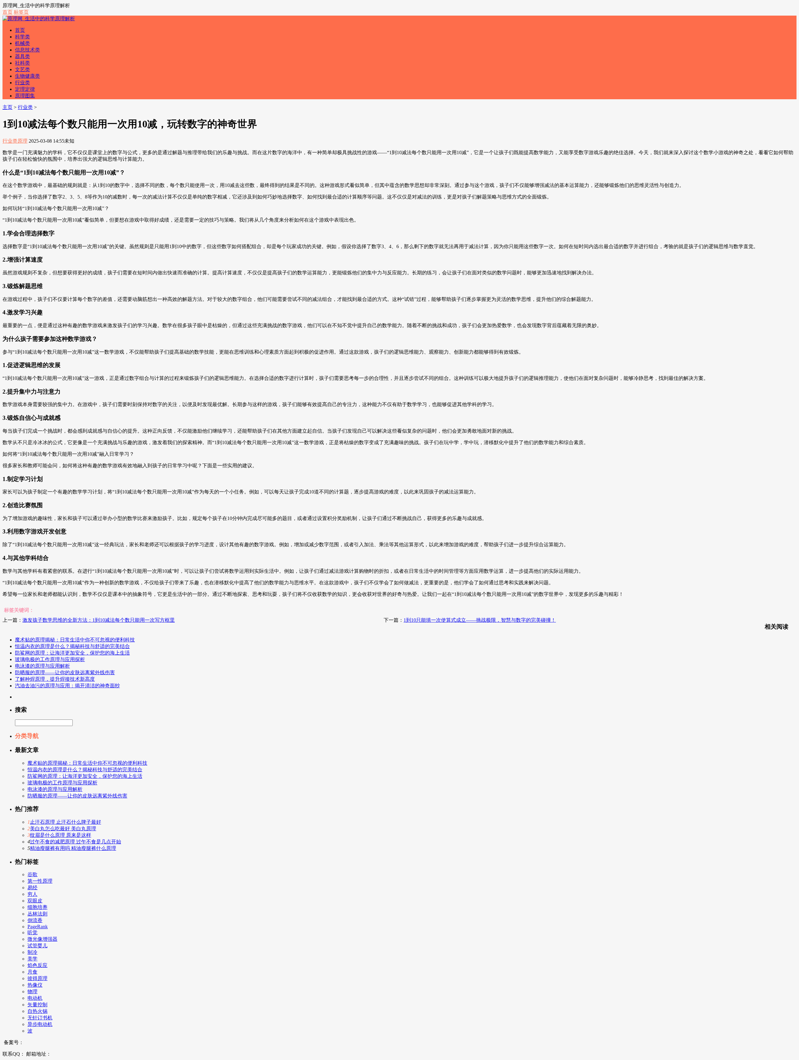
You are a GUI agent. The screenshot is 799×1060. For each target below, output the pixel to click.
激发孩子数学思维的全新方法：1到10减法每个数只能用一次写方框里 (98, 620)
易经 (32, 887)
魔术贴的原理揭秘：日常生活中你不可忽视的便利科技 (75, 639)
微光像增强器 (42, 939)
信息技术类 (27, 49)
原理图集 (25, 95)
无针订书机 (39, 1017)
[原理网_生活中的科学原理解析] (38, 18)
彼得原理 (37, 978)
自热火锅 (37, 1011)
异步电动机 (39, 1024)
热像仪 (34, 985)
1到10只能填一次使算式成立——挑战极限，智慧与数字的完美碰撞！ (480, 620)
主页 (7, 107)
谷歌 (32, 874)
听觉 (32, 932)
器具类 (22, 56)
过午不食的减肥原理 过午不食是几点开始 (75, 841)
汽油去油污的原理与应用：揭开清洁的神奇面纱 (67, 685)
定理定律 (25, 89)
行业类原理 (14, 141)
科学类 (22, 36)
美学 (32, 958)
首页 (7, 12)
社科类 (22, 63)
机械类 (22, 43)
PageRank (37, 926)
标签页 (21, 12)
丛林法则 (37, 913)
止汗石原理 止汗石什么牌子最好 (65, 822)
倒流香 (34, 920)
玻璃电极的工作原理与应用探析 (50, 659)
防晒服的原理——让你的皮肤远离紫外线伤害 (65, 672)
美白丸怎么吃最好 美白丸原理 (63, 828)
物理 (32, 991)
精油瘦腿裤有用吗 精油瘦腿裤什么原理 (73, 848)
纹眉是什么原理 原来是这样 (60, 835)
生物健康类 (27, 76)
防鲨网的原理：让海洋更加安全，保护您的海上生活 (72, 652)
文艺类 (22, 69)
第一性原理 (39, 881)
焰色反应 (37, 965)
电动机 (34, 998)
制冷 (32, 952)
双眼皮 (34, 900)
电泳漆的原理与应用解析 (42, 666)
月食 (32, 971)
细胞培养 (37, 907)
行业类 (22, 82)
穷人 (32, 894)
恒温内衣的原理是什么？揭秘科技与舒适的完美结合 (72, 646)
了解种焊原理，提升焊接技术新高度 (55, 679)
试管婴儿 (37, 945)
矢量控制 (37, 1004)
